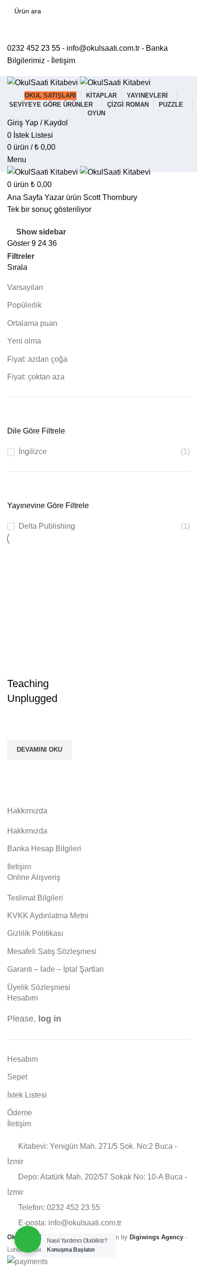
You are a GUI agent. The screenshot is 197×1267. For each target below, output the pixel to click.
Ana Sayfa (25, 197)
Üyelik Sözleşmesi (38, 987)
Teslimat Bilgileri (35, 898)
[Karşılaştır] (19, 665)
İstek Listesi (27, 1095)
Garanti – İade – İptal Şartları (55, 969)
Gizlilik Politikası (35, 933)
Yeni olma (24, 341)
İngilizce (33, 451)
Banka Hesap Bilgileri (44, 849)
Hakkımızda (27, 831)
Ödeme (19, 1113)
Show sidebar (41, 232)
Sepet (17, 1077)
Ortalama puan (32, 323)
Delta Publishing (47, 526)
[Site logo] (43, 82)
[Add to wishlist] (19, 728)
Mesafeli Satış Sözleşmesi (52, 951)
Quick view (19, 772)
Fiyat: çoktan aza (36, 377)
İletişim (63, 60)
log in (49, 1018)
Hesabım (22, 1059)
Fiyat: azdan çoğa (37, 359)
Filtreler (20, 256)
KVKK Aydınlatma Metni (47, 915)
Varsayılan (25, 287)
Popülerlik (24, 305)
